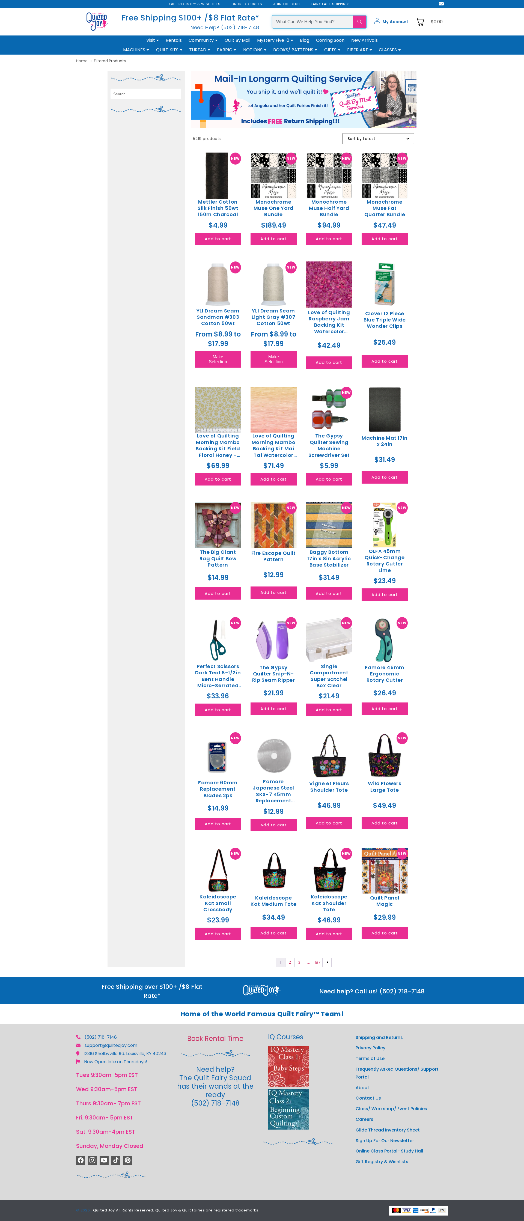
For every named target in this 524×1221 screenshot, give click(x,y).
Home (82, 61)
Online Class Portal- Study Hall (389, 1151)
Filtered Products (110, 61)
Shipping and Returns (379, 1037)
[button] (391, 22)
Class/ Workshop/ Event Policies (391, 1109)
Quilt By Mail (237, 40)
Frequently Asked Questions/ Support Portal (397, 1073)
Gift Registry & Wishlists (382, 1162)
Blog (304, 40)
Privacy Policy (370, 1048)
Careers (364, 1119)
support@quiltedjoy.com (111, 1045)
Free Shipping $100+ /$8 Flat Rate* (190, 18)
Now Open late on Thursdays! (115, 1062)
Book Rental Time (215, 1038)
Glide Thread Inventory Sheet (388, 1130)
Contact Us (368, 1098)
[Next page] (327, 962)
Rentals (174, 40)
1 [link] (280, 962)
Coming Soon (330, 40)
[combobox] (312, 22)
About (362, 1088)
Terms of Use (370, 1058)
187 (318, 962)
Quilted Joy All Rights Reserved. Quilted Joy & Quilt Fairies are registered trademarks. (176, 1210)
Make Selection (218, 359)
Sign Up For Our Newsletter (385, 1140)
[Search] (359, 22)
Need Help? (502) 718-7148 (224, 27)
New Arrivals (364, 40)
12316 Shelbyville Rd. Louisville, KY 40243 (125, 1053)
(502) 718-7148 (101, 1037)
